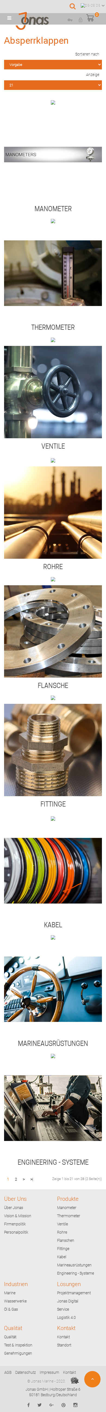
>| (31, 1179)
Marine (9, 1293)
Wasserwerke (15, 1301)
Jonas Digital (67, 1301)
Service (63, 1309)
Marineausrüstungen (53, 1044)
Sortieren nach (87, 54)
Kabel (53, 925)
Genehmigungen (18, 1353)
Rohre (53, 567)
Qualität (10, 1337)
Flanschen (65, 1240)
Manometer (53, 209)
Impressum (49, 1372)
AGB (7, 1372)
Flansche (53, 686)
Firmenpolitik (15, 1224)
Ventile (53, 446)
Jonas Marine (42, 1381)
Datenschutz (25, 1372)
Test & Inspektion (18, 1345)
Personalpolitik (16, 1232)
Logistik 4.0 (66, 1317)
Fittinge (53, 804)
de (98, 5)
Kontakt (63, 1337)
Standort (64, 1345)
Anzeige (92, 74)
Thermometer (53, 327)
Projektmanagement (74, 1293)
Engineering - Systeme (53, 1162)
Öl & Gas (11, 1309)
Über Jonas (13, 1207)
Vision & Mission (17, 1216)
